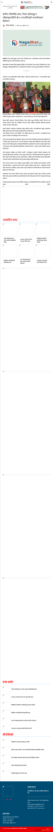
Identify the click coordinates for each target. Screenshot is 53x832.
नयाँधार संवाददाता (10, 25)
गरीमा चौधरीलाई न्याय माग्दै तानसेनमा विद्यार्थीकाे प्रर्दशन (10, 240)
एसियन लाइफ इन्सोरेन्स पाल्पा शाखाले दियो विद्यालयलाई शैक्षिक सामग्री (27, 750)
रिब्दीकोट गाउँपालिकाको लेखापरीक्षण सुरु (9, 261)
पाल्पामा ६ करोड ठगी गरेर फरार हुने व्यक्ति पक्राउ (26, 240)
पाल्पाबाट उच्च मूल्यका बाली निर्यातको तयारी (42, 261)
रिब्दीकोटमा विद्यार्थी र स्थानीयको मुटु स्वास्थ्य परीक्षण (42, 240)
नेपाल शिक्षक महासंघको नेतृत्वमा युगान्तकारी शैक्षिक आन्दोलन (25, 758)
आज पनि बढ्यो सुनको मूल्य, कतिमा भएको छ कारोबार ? (25, 261)
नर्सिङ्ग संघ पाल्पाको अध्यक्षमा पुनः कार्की (20, 742)
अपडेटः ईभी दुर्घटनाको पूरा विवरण (19, 765)
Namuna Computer (46, 830)
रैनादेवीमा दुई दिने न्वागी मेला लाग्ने (19, 773)
